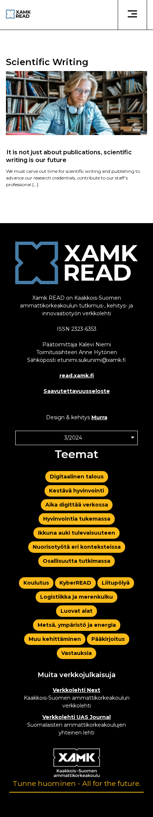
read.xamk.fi (76, 375)
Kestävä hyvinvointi (76, 490)
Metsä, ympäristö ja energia (77, 625)
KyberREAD (75, 582)
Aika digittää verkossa (76, 504)
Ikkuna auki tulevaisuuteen (76, 532)
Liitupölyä (116, 582)
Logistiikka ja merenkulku (76, 597)
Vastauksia (76, 653)
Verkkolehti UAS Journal (76, 717)
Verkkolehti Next (76, 690)
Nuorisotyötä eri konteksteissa (77, 547)
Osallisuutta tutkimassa (76, 561)
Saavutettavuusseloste (76, 391)
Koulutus (36, 582)
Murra (99, 417)
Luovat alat (76, 611)
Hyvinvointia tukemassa (76, 518)
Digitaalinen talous (77, 476)
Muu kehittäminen (55, 639)
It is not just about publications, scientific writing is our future (69, 155)
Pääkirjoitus (108, 639)
